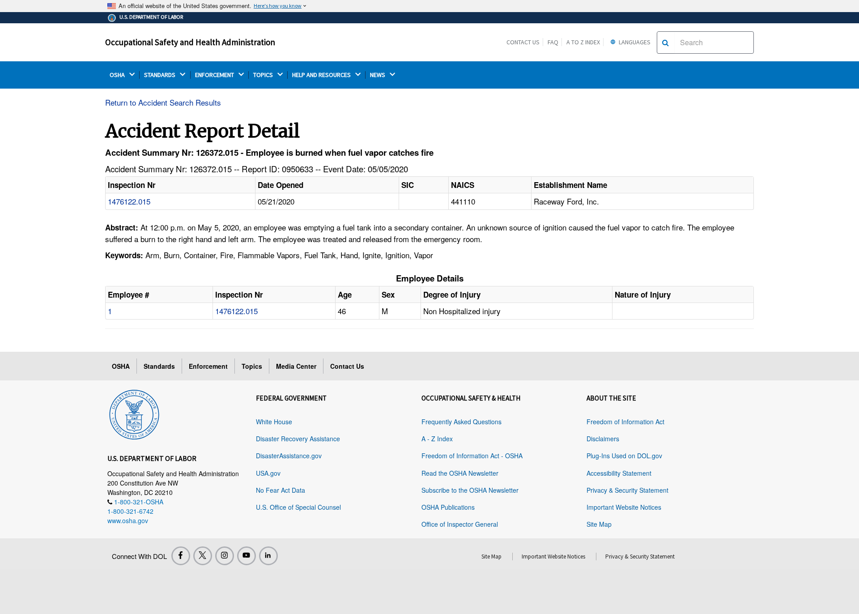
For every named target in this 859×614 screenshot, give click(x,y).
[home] (134, 413)
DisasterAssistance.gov (289, 455)
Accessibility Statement (619, 473)
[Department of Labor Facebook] (180, 555)
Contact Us (523, 42)
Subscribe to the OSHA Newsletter (470, 490)
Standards (159, 366)
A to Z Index (583, 42)
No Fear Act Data (280, 490)
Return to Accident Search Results (163, 102)
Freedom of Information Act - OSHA (472, 455)
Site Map (599, 524)
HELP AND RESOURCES (322, 75)
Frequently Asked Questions (461, 421)
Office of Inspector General (459, 524)
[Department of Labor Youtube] (246, 555)
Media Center (296, 366)
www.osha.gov (127, 520)
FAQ (553, 42)
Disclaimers (603, 438)
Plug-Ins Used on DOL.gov (624, 455)
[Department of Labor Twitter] (202, 555)
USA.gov (268, 473)
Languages (634, 42)
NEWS (378, 75)
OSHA (118, 75)
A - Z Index (437, 438)
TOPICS (263, 75)
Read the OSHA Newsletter (459, 473)
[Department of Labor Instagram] (224, 555)
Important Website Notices (624, 507)
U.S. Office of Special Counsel (298, 507)
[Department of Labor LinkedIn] (268, 555)
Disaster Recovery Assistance (298, 438)
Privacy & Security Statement (627, 490)
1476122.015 (129, 201)
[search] (665, 42)
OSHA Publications (448, 507)
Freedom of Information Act (625, 421)
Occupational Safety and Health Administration (190, 42)
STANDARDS (160, 75)
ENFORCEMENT (215, 75)
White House (274, 421)
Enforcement (208, 366)
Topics (252, 366)
